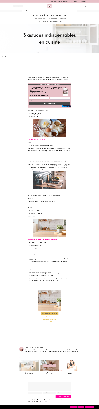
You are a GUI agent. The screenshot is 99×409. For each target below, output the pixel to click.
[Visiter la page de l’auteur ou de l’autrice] (21, 349)
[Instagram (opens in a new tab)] (83, 6)
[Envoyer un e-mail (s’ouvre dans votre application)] (85, 6)
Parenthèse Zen (82, 1)
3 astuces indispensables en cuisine (55, 21)
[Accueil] (37, 21)
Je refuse (81, 406)
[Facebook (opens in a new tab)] (80, 6)
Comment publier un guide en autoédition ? (49, 373)
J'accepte (73, 406)
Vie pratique (75, 1)
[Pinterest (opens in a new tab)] (82, 6)
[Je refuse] (97, 407)
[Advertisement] (36, 66)
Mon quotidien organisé (56, 1)
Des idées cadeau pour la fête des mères (70, 373)
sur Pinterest (63, 288)
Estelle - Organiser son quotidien (34, 347)
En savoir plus (89, 406)
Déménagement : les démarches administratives (29, 373)
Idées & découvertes (67, 1)
